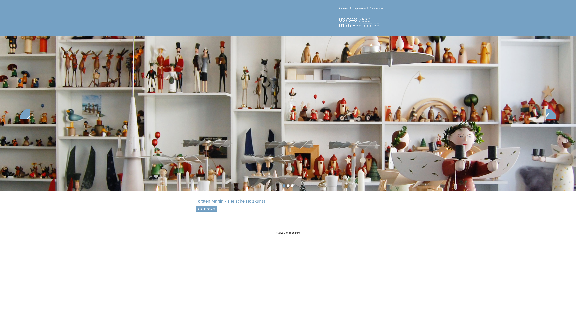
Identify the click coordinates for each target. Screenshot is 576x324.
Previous (25, 114)
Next (551, 114)
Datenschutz (376, 8)
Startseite (343, 8)
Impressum (360, 8)
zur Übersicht (206, 209)
